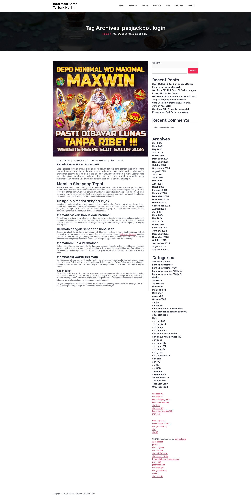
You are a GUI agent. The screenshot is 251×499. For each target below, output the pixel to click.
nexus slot (156, 462)
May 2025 (157, 180)
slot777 (156, 362)
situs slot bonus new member (167, 308)
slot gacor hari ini (161, 355)
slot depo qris (158, 468)
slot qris (156, 359)
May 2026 (157, 149)
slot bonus (157, 327)
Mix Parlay (157, 293)
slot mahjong (180, 439)
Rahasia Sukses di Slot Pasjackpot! (78, 164)
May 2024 (157, 218)
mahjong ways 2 (159, 421)
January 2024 (159, 231)
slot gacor (157, 352)
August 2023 (159, 246)
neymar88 (157, 296)
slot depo (157, 340)
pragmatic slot (158, 465)
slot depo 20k (159, 346)
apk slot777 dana (161, 261)
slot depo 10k (159, 343)
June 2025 (157, 177)
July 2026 (157, 143)
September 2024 (161, 206)
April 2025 (157, 184)
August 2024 (159, 209)
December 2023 (160, 234)
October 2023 (159, 240)
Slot (168, 6)
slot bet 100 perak (160, 453)
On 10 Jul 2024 (63, 160)
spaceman (157, 371)
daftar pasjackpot (128, 234)
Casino (144, 6)
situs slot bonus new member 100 (169, 312)
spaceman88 (159, 374)
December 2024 (160, 196)
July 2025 (157, 174)
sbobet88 (157, 305)
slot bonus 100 (159, 330)
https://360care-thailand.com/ (165, 459)
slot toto (156, 405)
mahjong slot (159, 290)
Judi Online (158, 283)
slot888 (156, 368)
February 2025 (159, 190)
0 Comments (118, 160)
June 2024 (157, 215)
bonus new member (162, 265)
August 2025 (159, 171)
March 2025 (158, 187)
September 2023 (161, 243)
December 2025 (160, 159)
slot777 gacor (158, 448)
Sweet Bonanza (160, 377)
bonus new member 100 (164, 268)
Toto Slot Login (160, 384)
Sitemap (133, 6)
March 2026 (158, 155)
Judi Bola (157, 6)
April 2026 (157, 152)
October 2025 (159, 165)
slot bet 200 (158, 321)
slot (154, 429)
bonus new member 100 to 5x (167, 274)
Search (156, 62)
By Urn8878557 (80, 160)
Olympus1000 (159, 299)
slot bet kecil (159, 324)
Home (121, 6)
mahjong (156, 414)
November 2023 (160, 237)
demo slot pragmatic (161, 399)
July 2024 (157, 212)
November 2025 (160, 162)
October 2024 (159, 202)
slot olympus (157, 450)
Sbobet (191, 6)
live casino (157, 286)
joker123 (155, 445)
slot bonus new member (164, 333)
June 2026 (157, 146)
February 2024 (160, 227)
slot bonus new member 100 (166, 337)
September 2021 (160, 249)
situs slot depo (160, 315)
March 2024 (158, 224)
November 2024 (160, 199)
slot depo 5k (158, 349)
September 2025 (161, 168)
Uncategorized (100, 160)
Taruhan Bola (159, 380)
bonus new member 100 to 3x (167, 271)
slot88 (155, 365)
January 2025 (159, 193)
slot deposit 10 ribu (160, 456)
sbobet (156, 302)
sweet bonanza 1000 (161, 424)
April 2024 (157, 221)
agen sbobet (157, 442)
